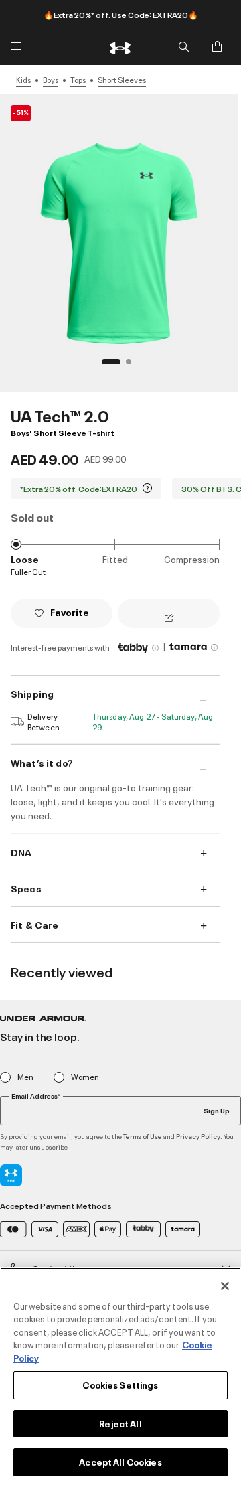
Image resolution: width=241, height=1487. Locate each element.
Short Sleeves (122, 80)
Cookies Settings (120, 1385)
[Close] (225, 1286)
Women (85, 1077)
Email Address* (35, 1096)
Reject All (120, 1423)
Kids (23, 80)
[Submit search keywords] (183, 46)
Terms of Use (142, 1135)
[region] (120, 1377)
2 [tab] (132, 365)
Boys (50, 80)
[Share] (169, 618)
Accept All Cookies (120, 1462)
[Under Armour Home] (120, 46)
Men (25, 1077)
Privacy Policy (198, 1135)
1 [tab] (108, 365)
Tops (78, 80)
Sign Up (217, 1110)
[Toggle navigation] (16, 46)
